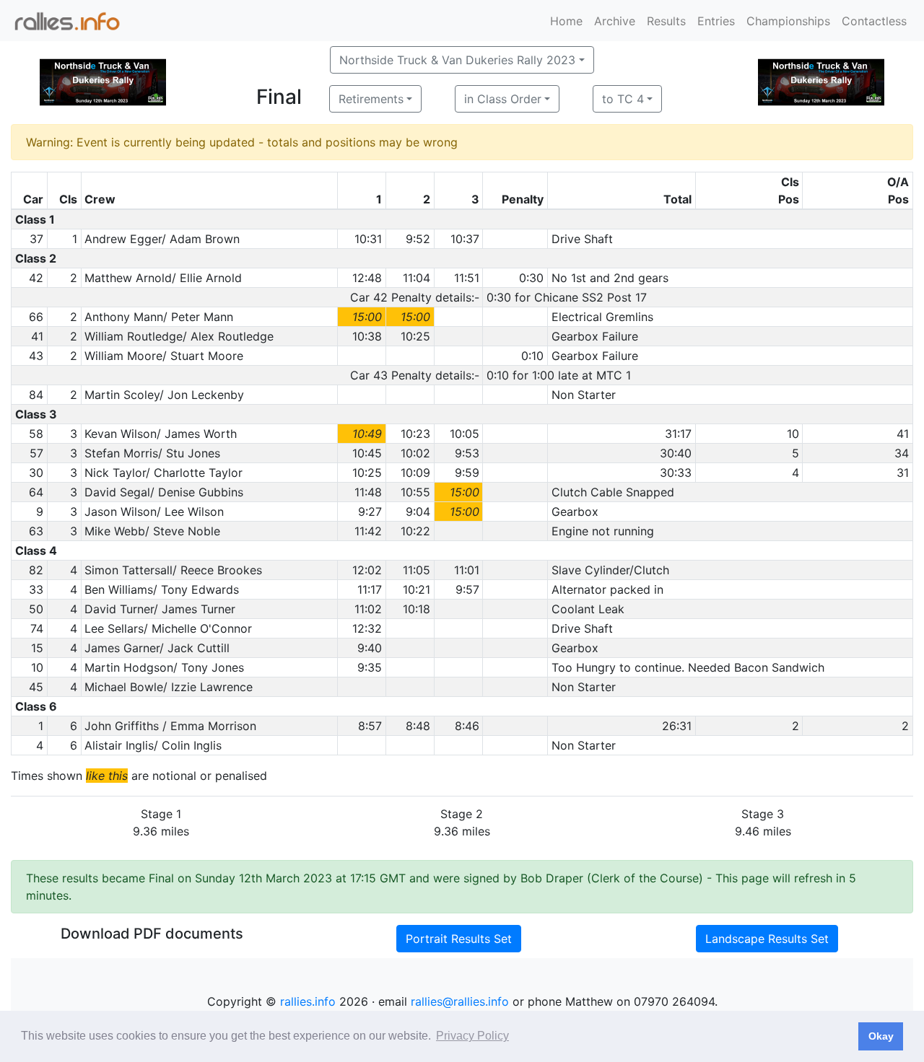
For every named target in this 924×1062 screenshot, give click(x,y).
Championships (788, 21)
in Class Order (502, 99)
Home (566, 21)
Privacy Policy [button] (472, 1036)
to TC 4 (623, 99)
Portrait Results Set (459, 938)
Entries (716, 21)
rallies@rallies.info (460, 1001)
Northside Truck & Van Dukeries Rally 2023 (457, 60)
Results (666, 21)
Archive (614, 21)
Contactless (874, 21)
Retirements (371, 99)
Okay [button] (881, 1036)
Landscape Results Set (767, 938)
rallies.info (308, 1001)
